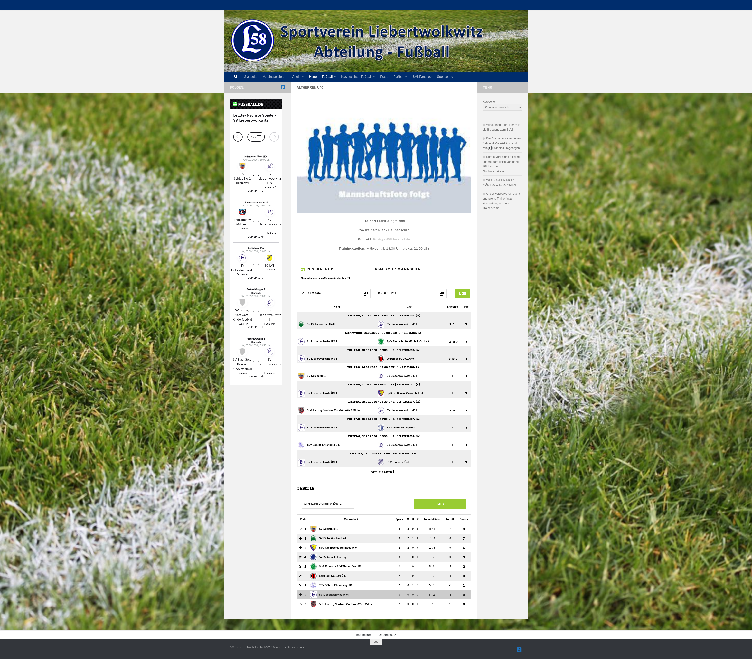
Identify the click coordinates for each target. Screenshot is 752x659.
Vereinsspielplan (274, 76)
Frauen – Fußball (392, 76)
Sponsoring (445, 76)
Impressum (363, 634)
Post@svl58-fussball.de (391, 239)
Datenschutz (387, 634)
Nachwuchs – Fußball (356, 76)
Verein (296, 76)
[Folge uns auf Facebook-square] (282, 87)
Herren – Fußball (321, 76)
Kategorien (489, 101)
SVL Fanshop (422, 76)
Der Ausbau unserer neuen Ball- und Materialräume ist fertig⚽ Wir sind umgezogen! (502, 143)
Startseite (250, 76)
